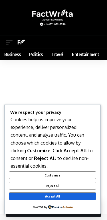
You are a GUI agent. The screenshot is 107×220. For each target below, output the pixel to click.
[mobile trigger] (10, 42)
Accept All (52, 196)
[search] (97, 42)
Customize (52, 175)
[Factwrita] (21, 42)
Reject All (52, 186)
